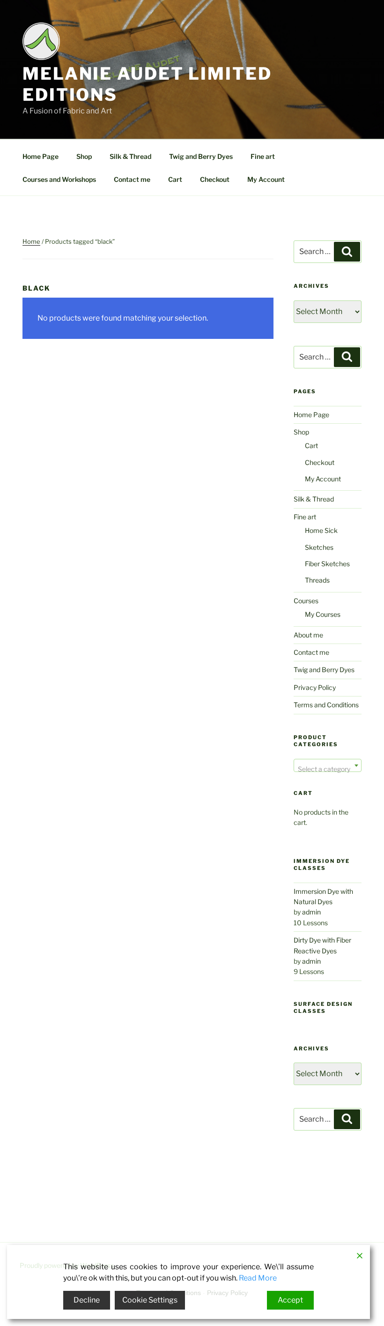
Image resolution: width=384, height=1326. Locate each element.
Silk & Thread (130, 156)
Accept (290, 1300)
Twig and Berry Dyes (201, 156)
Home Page (40, 156)
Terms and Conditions (326, 705)
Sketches (319, 547)
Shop (84, 156)
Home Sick (321, 530)
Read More (258, 1278)
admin (311, 912)
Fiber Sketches (327, 564)
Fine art (263, 156)
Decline (87, 1300)
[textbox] (327, 769)
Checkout (214, 179)
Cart (175, 179)
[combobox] (328, 765)
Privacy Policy (315, 687)
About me (308, 635)
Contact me (132, 179)
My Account (266, 179)
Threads (317, 580)
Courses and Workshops (59, 179)
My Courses (322, 614)
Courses (306, 601)
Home (31, 241)
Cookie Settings (149, 1300)
